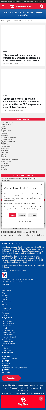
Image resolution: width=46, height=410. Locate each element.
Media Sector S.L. (26, 222)
